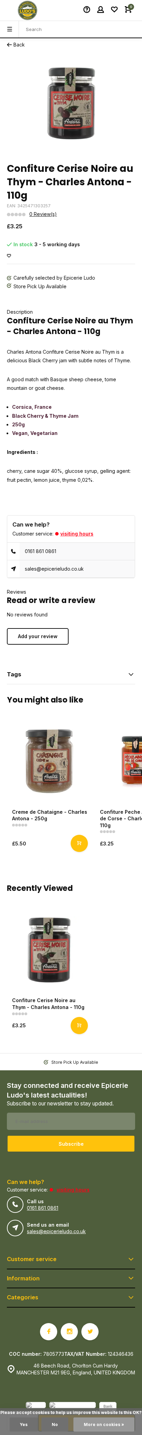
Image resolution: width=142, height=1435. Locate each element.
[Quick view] (79, 843)
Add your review (38, 636)
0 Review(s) (43, 214)
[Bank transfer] (107, 1408)
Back (19, 45)
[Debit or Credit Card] (72, 1408)
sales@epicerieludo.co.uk (54, 569)
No (55, 1424)
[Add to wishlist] (9, 256)
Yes (24, 1424)
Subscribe (71, 1144)
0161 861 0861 (40, 551)
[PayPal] (36, 1408)
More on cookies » (104, 1424)
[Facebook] (48, 1331)
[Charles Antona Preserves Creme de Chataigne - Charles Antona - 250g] (49, 761)
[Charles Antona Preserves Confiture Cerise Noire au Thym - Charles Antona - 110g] (49, 950)
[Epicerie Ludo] (27, 10)
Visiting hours (76, 534)
